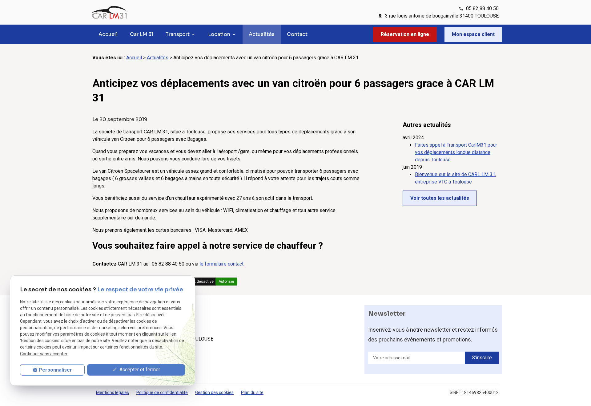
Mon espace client (473, 34)
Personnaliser (55, 370)
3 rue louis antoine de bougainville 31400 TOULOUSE (442, 16)
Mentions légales (112, 392)
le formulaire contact (222, 264)
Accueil (108, 34)
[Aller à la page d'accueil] (109, 12)
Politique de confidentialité (162, 392)
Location (219, 34)
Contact (297, 34)
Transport (178, 34)
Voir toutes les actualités (439, 198)
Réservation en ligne (405, 34)
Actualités (262, 34)
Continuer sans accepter (43, 353)
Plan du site (252, 392)
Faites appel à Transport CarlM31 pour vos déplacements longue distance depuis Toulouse (456, 152)
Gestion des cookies (214, 392)
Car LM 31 (141, 34)
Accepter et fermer (139, 369)
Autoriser (226, 281)
